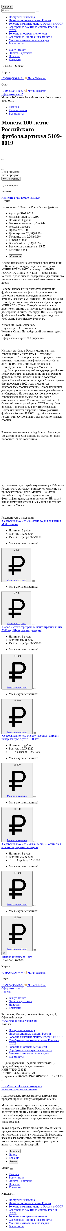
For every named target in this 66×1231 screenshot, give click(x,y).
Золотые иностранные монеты (28, 33)
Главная (14, 106)
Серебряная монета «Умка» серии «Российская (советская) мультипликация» (31, 845)
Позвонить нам (30, 197)
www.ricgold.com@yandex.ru (19, 1020)
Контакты (15, 59)
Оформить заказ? (12, 94)
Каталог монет (18, 110)
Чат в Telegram (36, 78)
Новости (14, 56)
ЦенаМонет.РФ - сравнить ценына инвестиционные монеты (21, 1088)
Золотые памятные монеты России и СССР (36, 23)
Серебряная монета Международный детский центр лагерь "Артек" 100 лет (30, 737)
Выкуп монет (17, 49)
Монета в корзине (16, 580)
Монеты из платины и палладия (29, 40)
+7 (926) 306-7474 (12, 78)
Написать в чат (11, 197)
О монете (15, 256)
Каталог (7, 6)
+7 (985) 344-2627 (12, 90)
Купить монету (11, 178)
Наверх (6, 991)
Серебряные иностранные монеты (30, 36)
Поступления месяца (22, 17)
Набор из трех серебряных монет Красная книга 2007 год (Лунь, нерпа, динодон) (32, 628)
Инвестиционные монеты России (30, 20)
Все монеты (16, 43)
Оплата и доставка (20, 53)
